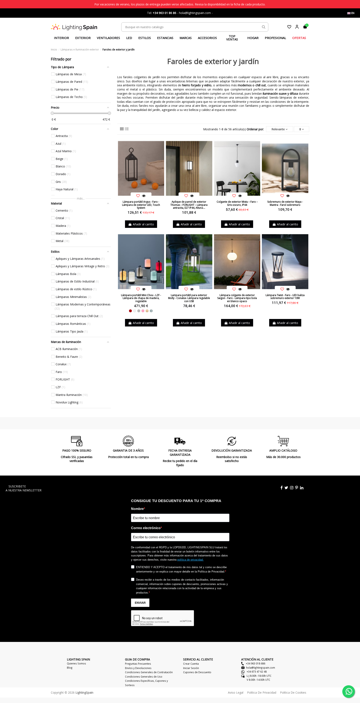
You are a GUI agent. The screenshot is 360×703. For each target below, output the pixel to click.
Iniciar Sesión (191, 668)
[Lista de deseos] (289, 26)
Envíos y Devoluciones (138, 668)
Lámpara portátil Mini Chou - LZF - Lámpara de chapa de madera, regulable (141, 298)
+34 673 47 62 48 (256, 671)
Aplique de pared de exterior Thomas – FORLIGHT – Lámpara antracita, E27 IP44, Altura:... (189, 205)
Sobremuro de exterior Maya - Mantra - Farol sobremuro (285, 203)
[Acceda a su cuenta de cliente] (297, 26)
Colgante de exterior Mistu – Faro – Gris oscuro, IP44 (237, 203)
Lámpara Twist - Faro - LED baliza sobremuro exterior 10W (285, 296)
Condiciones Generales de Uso (143, 676)
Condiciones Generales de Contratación (149, 672)
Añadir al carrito (143, 224)
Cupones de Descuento (197, 672)
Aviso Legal (235, 692)
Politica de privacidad (261, 692)
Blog (69, 667)
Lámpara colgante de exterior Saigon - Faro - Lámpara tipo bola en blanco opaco (237, 298)
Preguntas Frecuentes (138, 663)
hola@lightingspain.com (260, 667)
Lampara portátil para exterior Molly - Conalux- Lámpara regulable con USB (189, 298)
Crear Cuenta (191, 663)
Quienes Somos (76, 663)
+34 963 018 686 (255, 663)
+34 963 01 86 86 (164, 13)
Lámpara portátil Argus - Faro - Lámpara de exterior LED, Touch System (141, 205)
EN (352, 13)
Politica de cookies (293, 692)
